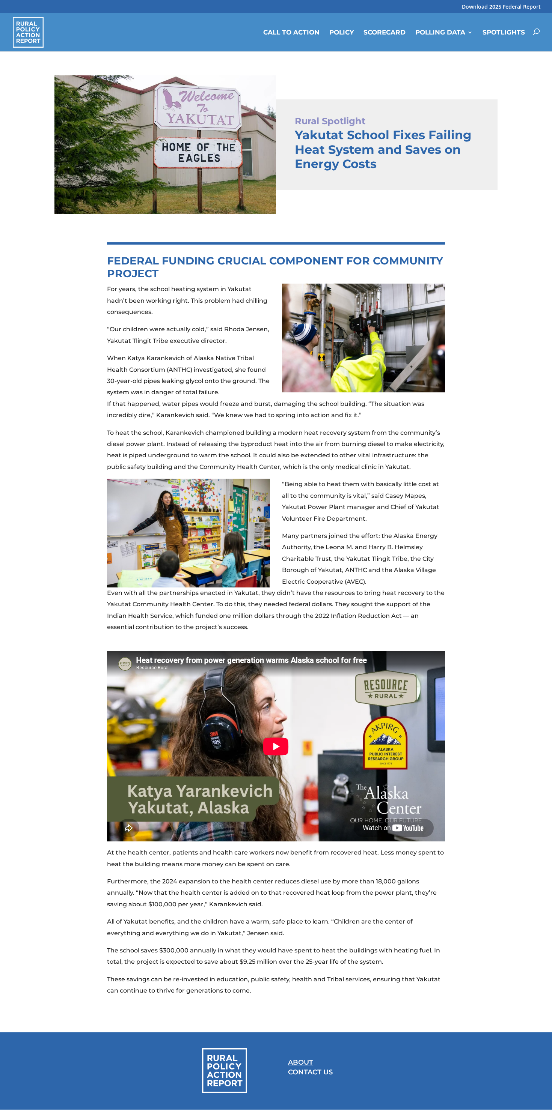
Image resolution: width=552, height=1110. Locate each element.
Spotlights (504, 32)
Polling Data (440, 32)
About (300, 1062)
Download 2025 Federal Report (501, 7)
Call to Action (291, 32)
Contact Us (310, 1072)
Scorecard (384, 32)
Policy (341, 32)
